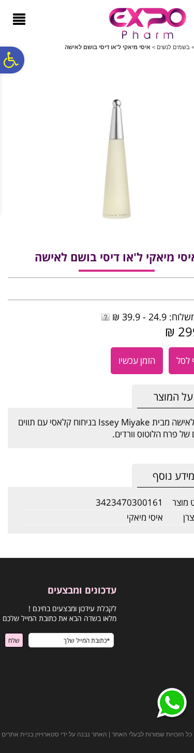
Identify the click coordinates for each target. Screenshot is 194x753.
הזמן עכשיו (136, 360)
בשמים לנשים (173, 47)
